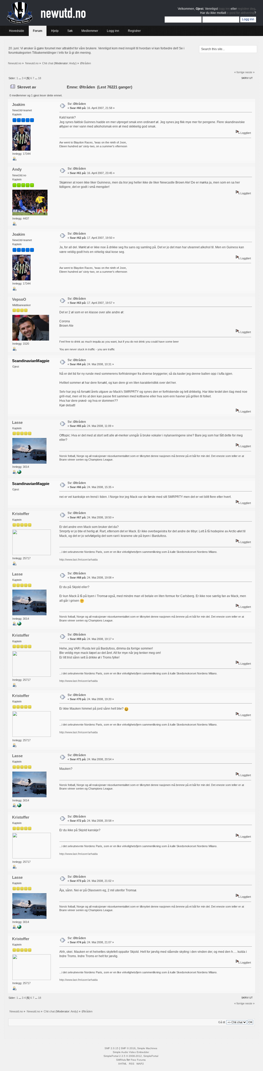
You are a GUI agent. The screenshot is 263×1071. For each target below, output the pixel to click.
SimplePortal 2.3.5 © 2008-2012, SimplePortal (131, 1056)
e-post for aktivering (240, 13)
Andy (72, 63)
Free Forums (138, 1059)
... (20, 78)
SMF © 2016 (128, 1048)
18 (39, 78)
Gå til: (222, 1022)
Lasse (17, 422)
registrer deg (246, 9)
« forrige (239, 72)
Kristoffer (20, 513)
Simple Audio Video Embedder (131, 1052)
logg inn (224, 9)
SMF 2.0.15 (111, 1048)
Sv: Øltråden (77, 104)
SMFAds (121, 1059)
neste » (250, 72)
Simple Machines (147, 1048)
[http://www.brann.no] (19, 472)
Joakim (18, 104)
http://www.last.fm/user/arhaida (78, 559)
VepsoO (19, 299)
